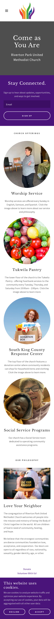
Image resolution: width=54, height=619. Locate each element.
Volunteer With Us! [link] (27, 573)
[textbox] (27, 104)
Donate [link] (27, 569)
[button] (4, 11)
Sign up (27, 116)
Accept (39, 612)
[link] (27, 10)
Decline (14, 612)
